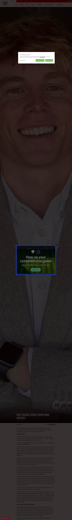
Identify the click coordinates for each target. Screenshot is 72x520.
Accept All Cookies (49, 60)
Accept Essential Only (40, 60)
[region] (36, 57)
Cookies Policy (42, 57)
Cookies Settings (22, 60)
